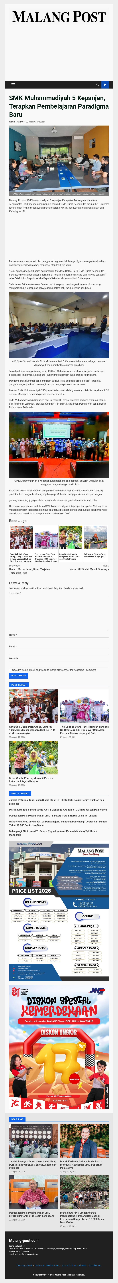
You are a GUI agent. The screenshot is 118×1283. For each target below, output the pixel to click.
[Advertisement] (59, 54)
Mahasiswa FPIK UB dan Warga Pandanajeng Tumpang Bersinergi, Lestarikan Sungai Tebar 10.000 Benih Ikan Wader (84, 1192)
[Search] (97, 85)
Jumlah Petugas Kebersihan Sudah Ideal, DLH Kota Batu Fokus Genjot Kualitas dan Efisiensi (33, 1141)
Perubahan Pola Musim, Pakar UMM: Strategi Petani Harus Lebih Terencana (53, 815)
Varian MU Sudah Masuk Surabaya (89, 567)
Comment (15, 593)
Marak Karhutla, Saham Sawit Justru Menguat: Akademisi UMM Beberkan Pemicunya (58, 809)
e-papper (105, 85)
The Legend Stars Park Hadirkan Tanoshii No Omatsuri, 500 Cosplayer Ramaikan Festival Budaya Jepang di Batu (84, 706)
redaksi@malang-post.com (26, 1254)
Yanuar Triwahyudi (17, 122)
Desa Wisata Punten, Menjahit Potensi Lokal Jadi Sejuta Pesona (33, 757)
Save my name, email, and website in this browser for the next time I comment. (54, 669)
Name (13, 634)
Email (13, 646)
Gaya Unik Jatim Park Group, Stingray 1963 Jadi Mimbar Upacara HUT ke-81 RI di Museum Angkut (33, 706)
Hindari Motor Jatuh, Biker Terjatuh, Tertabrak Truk (30, 569)
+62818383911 (22, 1251)
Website (13, 658)
